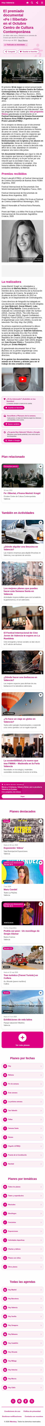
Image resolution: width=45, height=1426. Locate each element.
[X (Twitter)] (32, 1401)
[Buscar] (32, 3)
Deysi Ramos (23, 40)
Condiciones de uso (12, 1411)
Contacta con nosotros (34, 1416)
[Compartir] (37, 3)
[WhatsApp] (13, 1401)
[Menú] (42, 3)
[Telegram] (19, 1401)
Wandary (13, 1421)
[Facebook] (25, 1401)
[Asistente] (27, 3)
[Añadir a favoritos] (41, 62)
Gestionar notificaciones (12, 1416)
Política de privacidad (32, 1411)
